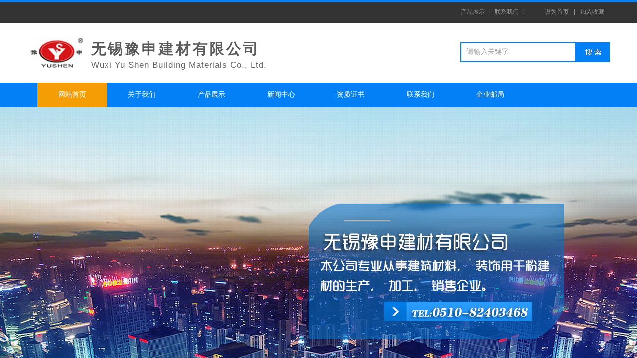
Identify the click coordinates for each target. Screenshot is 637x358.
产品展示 (211, 94)
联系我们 (420, 94)
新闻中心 (281, 94)
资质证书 (351, 94)
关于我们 (142, 94)
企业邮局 (490, 94)
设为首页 (557, 11)
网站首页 (72, 94)
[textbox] (519, 51)
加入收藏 (592, 11)
